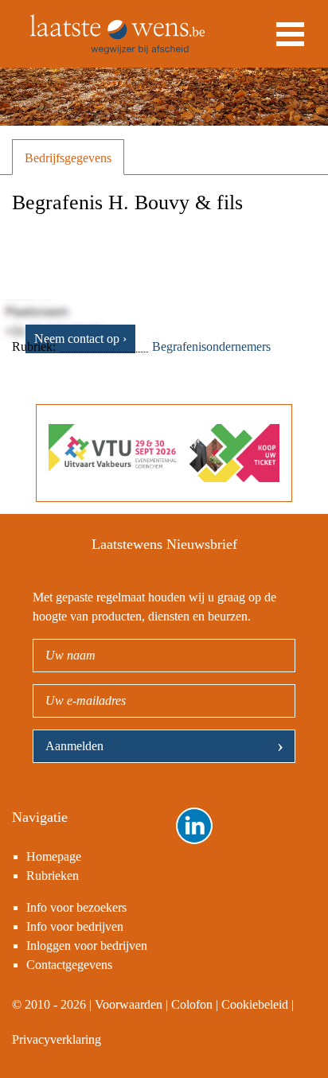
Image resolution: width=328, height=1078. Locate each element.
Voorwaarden (128, 1004)
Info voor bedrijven (74, 926)
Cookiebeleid (254, 1004)
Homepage (53, 856)
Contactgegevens (69, 964)
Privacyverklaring (56, 1039)
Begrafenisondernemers (211, 346)
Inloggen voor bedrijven (86, 945)
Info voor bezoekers (76, 907)
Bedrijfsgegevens (68, 158)
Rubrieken (52, 875)
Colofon (192, 1004)
